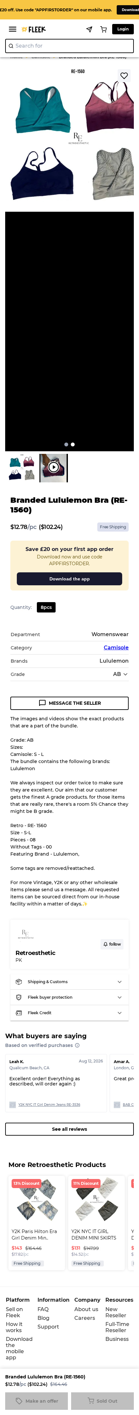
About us (86, 1309)
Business (117, 1339)
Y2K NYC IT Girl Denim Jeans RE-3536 (49, 1105)
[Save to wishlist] (124, 75)
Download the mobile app (19, 1348)
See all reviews (69, 1129)
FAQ (42, 1309)
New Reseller (115, 1312)
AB (117, 674)
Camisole (116, 648)
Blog (43, 1318)
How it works (14, 1327)
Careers (84, 1318)
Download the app (69, 578)
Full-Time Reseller (117, 1327)
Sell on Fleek (14, 1312)
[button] (69, 982)
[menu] (12, 29)
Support (48, 1327)
